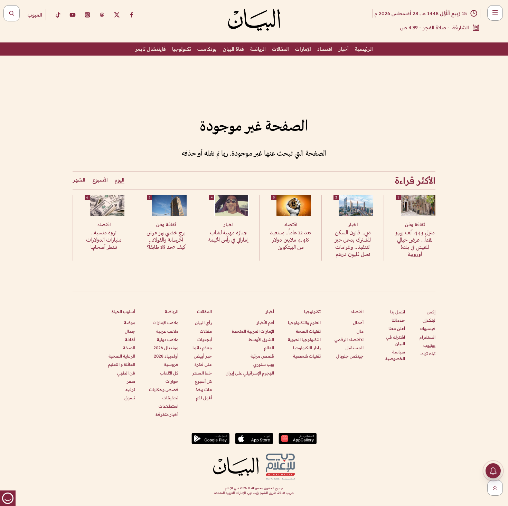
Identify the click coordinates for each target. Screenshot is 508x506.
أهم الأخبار (265, 322)
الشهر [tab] (79, 180)
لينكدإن (429, 320)
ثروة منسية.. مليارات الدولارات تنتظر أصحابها (104, 240)
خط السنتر (202, 373)
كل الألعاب (169, 373)
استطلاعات (168, 406)
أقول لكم (204, 397)
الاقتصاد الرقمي (349, 339)
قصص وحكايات (163, 389)
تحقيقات (170, 397)
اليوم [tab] (119, 180)
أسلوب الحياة (123, 311)
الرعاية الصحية (122, 356)
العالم (269, 347)
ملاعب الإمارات (165, 322)
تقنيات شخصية (307, 356)
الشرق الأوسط (261, 339)
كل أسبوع (203, 381)
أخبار (344, 49)
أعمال (358, 322)
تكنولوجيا (181, 49)
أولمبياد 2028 (166, 356)
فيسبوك (427, 328)
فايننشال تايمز (150, 49)
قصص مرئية (262, 356)
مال (360, 331)
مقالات (206, 331)
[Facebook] (131, 14)
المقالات (280, 49)
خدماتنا (398, 320)
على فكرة (203, 364)
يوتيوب (429, 345)
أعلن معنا (396, 328)
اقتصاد (324, 49)
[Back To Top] (495, 488)
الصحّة (129, 347)
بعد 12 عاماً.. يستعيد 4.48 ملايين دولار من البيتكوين (290, 240)
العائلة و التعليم (121, 364)
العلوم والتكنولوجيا (304, 322)
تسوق (129, 397)
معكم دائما (202, 347)
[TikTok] (57, 14)
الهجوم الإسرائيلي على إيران (250, 373)
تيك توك (428, 353)
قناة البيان (233, 49)
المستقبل (355, 347)
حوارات (172, 381)
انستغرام (427, 337)
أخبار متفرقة (167, 414)
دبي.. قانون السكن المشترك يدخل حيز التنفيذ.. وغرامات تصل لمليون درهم (353, 244)
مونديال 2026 (165, 347)
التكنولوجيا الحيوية (304, 339)
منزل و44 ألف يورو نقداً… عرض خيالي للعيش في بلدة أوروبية (415, 244)
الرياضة (258, 49)
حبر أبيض (203, 356)
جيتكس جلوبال (350, 356)
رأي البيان (203, 322)
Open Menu (495, 13)
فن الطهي (126, 373)
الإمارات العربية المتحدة (253, 331)
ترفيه (130, 389)
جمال (130, 331)
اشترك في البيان (395, 340)
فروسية (171, 364)
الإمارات (303, 49)
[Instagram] (87, 14)
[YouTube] (72, 14)
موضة (129, 322)
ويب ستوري (263, 364)
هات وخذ (204, 389)
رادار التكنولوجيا (307, 347)
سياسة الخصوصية (395, 355)
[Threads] (101, 14)
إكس (431, 311)
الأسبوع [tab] (100, 180)
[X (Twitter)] (116, 14)
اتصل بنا (397, 311)
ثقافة (130, 339)
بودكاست (207, 49)
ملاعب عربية (167, 331)
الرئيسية (364, 49)
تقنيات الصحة (308, 331)
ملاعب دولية (167, 339)
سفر (131, 381)
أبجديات (204, 339)
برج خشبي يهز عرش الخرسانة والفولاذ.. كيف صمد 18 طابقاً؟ (166, 240)
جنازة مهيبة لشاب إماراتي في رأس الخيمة (228, 237)
